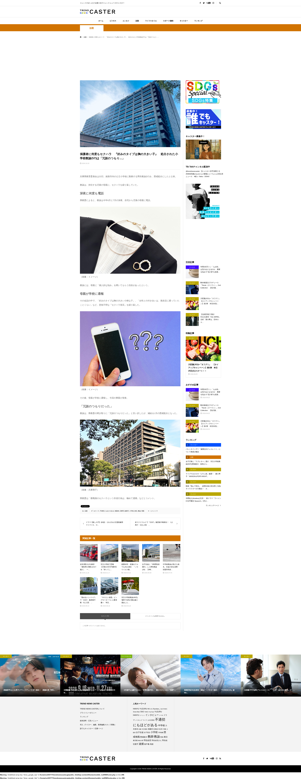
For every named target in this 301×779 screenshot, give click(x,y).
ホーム (100, 21)
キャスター (184, 21)
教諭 (139, 511)
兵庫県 (122, 511)
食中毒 (146, 744)
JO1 (151, 709)
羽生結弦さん (157, 740)
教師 (151, 736)
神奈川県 (140, 740)
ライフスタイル (151, 21)
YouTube (151, 712)
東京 (166, 737)
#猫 (195, 176)
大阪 (164, 729)
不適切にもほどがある (107, 511)
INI (149, 709)
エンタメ (126, 21)
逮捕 (141, 743)
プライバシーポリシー (88, 713)
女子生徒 (140, 732)
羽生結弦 (147, 740)
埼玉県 (160, 729)
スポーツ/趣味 (168, 21)
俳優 (140, 729)
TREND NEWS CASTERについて (92, 709)
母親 (142, 511)
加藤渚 (150, 729)
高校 (151, 744)
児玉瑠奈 (144, 729)
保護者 (117, 511)
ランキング (198, 21)
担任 (135, 511)
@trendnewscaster (193, 171)
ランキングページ (212, 505)
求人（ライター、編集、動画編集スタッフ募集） (98, 725)
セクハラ (96, 511)
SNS (142, 712)
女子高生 (147, 732)
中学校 (161, 725)
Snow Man (136, 712)
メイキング (138, 720)
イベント (142, 715)
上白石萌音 (150, 720)
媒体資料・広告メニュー (89, 721)
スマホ (161, 715)
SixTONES (164, 709)
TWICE (146, 712)
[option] (30, 676)
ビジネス (113, 21)
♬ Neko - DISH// (203, 176)
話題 (137, 21)
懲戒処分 (143, 737)
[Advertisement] (150, 59)
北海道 (155, 729)
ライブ (145, 720)
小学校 (131, 511)
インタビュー (152, 715)
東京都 (135, 740)
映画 (161, 737)
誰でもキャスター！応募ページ (91, 728)
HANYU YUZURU (140, 709)
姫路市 (127, 511)
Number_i (156, 709)
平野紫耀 (160, 732)
